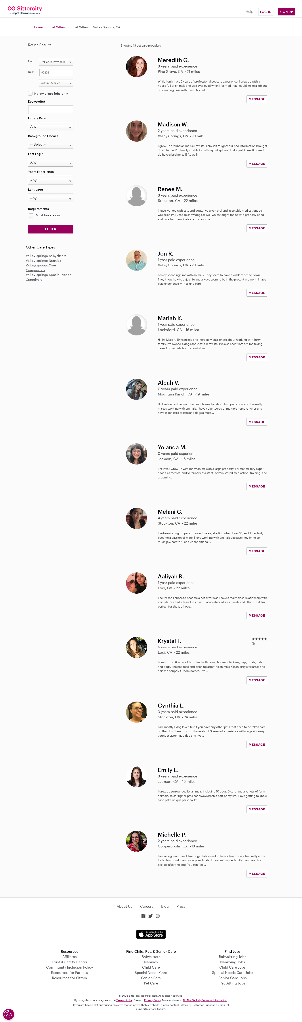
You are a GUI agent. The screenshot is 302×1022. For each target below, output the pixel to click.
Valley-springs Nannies (43, 260)
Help (249, 11)
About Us (124, 906)
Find (31, 61)
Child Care (151, 967)
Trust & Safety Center (69, 962)
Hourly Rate (37, 118)
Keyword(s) (36, 101)
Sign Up (286, 11)
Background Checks (43, 136)
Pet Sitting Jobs (232, 983)
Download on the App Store (151, 934)
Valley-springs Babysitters (46, 256)
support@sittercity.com (150, 1008)
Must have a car (48, 215)
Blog (165, 906)
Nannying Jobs (232, 962)
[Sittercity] (25, 10)
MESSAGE (257, 99)
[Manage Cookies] (8, 1014)
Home (38, 27)
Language (35, 189)
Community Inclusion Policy (69, 967)
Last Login (36, 154)
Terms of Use (124, 1000)
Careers (146, 906)
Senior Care (151, 978)
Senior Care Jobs (232, 978)
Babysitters (151, 956)
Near (31, 71)
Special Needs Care (151, 972)
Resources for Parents (69, 972)
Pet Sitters (58, 27)
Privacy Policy (152, 1000)
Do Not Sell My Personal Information (205, 1000)
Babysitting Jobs (232, 956)
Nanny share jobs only (51, 93)
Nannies (151, 962)
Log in (265, 11)
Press (181, 906)
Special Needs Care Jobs (232, 972)
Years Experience (41, 171)
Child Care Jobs (232, 967)
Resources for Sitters (69, 978)
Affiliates (69, 956)
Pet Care (151, 983)
